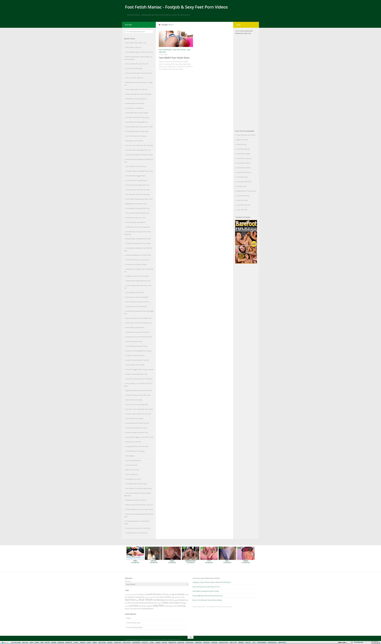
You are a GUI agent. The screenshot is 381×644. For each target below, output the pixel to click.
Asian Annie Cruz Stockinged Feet (137, 404)
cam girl (147, 597)
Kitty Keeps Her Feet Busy (134, 141)
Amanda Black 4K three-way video (137, 131)
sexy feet (158, 605)
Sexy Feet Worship (243, 196)
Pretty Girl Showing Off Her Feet (136, 374)
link (379, 613)
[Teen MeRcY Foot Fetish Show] (176, 39)
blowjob (130, 597)
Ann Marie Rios (135, 594)
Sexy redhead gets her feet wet (136, 89)
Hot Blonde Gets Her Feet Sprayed (137, 227)
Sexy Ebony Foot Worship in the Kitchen (139, 379)
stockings (181, 605)
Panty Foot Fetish (131, 465)
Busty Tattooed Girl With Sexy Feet (137, 423)
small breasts (168, 606)
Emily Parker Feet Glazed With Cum (137, 185)
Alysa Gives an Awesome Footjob (137, 297)
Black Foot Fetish (242, 140)
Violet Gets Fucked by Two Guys (136, 428)
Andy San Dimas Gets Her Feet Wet (138, 190)
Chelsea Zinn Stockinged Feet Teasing (138, 351)
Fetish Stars (217, 606)
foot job (175, 600)
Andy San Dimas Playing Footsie (136, 180)
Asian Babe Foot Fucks (133, 479)
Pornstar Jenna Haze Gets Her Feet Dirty (139, 145)
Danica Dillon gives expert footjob (137, 113)
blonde (181, 594)
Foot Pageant (130, 456)
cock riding (159, 597)
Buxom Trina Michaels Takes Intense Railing (207, 600)
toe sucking (142, 608)
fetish (133, 599)
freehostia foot (195, 606)
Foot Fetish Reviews (224, 606)
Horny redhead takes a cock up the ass (139, 73)
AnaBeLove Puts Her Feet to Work (137, 276)
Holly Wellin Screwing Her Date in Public (206, 591)
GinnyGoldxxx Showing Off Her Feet (138, 208)
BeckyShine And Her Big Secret (136, 99)
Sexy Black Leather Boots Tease (136, 484)
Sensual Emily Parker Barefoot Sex (137, 213)
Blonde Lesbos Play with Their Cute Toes (139, 505)
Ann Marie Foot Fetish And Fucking (137, 117)
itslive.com (168, 602)
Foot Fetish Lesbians (244, 168)
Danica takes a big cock (133, 47)
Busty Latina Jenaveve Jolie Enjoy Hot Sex (206, 587)
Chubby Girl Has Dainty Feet (135, 355)
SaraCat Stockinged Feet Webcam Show (139, 155)
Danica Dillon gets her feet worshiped (138, 94)
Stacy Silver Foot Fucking (134, 400)
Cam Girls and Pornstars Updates (206, 578)
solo (175, 606)
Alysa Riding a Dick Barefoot (135, 327)
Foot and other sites (134, 623)
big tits (174, 594)
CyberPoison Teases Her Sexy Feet (138, 332)
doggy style (174, 597)
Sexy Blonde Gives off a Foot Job (137, 533)
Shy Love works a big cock (134, 78)
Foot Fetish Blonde (243, 149)
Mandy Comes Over (132, 470)
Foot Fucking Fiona (132, 474)
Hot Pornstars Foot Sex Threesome (138, 194)
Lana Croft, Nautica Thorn (134, 341)
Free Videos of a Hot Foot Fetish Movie (139, 488)
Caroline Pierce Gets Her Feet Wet (137, 360)
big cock (168, 594)
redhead (149, 606)
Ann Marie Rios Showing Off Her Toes (138, 150)
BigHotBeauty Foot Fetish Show (136, 204)
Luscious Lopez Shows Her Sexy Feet (138, 414)
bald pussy (142, 594)
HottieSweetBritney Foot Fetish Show (138, 255)
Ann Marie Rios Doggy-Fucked (136, 176)
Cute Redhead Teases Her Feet (136, 346)
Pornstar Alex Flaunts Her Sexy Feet (138, 528)
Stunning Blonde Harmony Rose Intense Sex (208, 596)
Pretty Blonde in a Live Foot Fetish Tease (139, 509)
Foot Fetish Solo (165, 50)
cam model (152, 597)
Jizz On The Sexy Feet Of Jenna (136, 136)
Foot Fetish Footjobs (244, 154)
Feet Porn (230, 606)
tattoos (127, 609)
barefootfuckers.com (156, 594)
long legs (183, 603)
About (129, 618)
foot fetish (146, 600)
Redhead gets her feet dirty (135, 103)
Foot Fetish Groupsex (244, 158)
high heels (160, 603)
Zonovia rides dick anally (134, 68)
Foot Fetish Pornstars (244, 172)
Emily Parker (181, 597)
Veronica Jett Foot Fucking (134, 418)
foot (137, 600)
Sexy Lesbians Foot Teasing (135, 365)
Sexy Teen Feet (242, 210)
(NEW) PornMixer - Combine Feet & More (207, 606)
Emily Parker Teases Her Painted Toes (138, 323)
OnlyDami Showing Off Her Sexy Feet (138, 243)
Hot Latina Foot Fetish (244, 182)
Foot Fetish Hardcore (244, 163)
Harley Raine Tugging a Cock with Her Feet (140, 437)
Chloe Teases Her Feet (133, 442)
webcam (149, 608)
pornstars (142, 606)
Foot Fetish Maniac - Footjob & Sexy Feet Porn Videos (176, 7)
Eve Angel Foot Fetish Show (135, 292)
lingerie (176, 602)
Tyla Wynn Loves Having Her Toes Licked (139, 409)
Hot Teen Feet (241, 186)
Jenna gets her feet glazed (134, 108)
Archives (128, 581)
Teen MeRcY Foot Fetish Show (174, 57)
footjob (182, 600)
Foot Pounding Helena (133, 460)
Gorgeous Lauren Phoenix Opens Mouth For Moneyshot (212, 582)
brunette (137, 597)
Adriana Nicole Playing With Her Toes (138, 281)
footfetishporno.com (162, 599)
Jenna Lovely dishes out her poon (137, 64)
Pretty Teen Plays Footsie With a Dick (138, 395)
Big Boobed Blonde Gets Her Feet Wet (139, 390)
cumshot (167, 597)
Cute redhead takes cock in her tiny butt (139, 52)
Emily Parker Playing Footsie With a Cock (139, 199)
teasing (132, 609)
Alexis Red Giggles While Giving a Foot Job (139, 369)
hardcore (143, 602)
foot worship (133, 602)
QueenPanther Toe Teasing (135, 451)
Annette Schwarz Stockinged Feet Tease (139, 171)
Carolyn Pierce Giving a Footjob (136, 264)
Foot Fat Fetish (242, 144)
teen (136, 608)
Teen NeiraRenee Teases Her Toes (137, 302)
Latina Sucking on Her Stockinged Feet (138, 318)
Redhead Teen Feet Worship (246, 191)
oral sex (127, 606)
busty (142, 597)
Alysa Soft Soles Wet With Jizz (135, 222)
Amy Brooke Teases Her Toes (136, 218)
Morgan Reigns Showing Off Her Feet (138, 239)
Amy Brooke (127, 594)
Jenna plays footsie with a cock (136, 43)
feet (127, 600)
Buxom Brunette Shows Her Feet (137, 432)
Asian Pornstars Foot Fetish (246, 135)
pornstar (134, 605)
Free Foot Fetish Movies (135, 627)
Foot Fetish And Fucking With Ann (137, 122)
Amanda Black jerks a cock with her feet (139, 127)
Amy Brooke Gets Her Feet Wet (136, 306)
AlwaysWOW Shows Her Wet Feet (137, 446)
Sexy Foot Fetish (179, 50)
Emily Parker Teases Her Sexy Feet (137, 260)
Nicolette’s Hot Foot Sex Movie (136, 500)
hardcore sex (152, 603)
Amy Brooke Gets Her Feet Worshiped (139, 337)
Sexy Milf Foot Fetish (244, 205)
